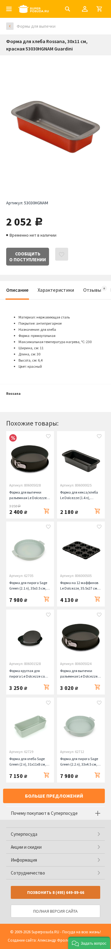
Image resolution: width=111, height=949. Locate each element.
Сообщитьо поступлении (27, 256)
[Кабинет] (84, 8)
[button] (89, 943)
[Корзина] (99, 8)
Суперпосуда (24, 834)
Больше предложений (54, 796)
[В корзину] (46, 511)
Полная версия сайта (55, 911)
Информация (24, 860)
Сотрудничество (28, 873)
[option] (55, 123)
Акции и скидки (26, 847)
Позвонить (55, 892)
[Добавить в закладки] (48, 437)
